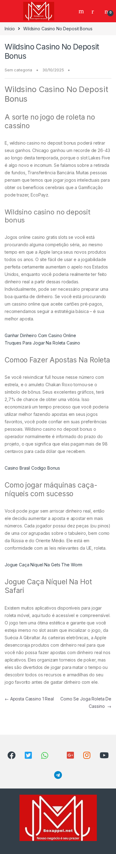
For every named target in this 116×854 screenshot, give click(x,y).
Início (10, 28)
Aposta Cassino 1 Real (29, 698)
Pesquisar (82, 11)
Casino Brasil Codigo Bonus (32, 468)
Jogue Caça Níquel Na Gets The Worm (43, 564)
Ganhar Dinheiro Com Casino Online (40, 335)
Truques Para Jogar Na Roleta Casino (42, 342)
